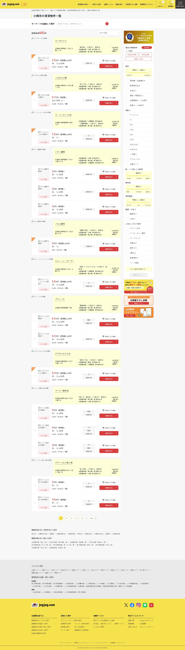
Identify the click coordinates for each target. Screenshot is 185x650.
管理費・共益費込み (137, 80)
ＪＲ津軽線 (46, 592)
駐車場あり (134, 257)
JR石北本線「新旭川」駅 (97, 542)
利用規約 (113, 643)
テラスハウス (135, 159)
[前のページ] (56, 518)
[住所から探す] (139, 312)
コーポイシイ (61, 40)
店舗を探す (119, 4)
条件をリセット (139, 275)
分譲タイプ (134, 164)
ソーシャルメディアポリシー (100, 643)
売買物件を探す (66, 624)
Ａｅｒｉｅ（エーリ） (64, 260)
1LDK (132, 129)
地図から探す (138, 59)
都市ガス (133, 248)
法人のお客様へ (80, 627)
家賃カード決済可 (137, 105)
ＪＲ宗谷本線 (35, 586)
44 (91, 518)
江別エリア (55, 570)
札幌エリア (35, 570)
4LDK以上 (133, 149)
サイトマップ (121, 643)
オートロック (135, 238)
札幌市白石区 (98, 534)
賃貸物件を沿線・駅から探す (41, 627)
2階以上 (133, 253)
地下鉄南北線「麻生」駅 (85, 545)
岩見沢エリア (65, 570)
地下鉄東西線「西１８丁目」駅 (63, 545)
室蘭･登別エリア (37, 573)
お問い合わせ (132, 627)
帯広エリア (105, 570)
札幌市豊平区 (61, 534)
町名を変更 (145, 54)
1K (131, 119)
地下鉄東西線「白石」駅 (103, 545)
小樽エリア (45, 570)
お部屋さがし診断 (131, 4)
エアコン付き (135, 228)
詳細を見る (109, 66)
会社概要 (143, 624)
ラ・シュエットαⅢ (63, 114)
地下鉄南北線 (35, 583)
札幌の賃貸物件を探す (38, 633)
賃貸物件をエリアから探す (40, 620)
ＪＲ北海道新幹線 (70, 586)
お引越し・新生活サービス (102, 624)
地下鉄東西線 (46, 583)
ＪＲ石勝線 (110, 583)
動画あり (133, 213)
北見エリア (124, 570)
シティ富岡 (60, 151)
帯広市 (80, 534)
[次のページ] (96, 518)
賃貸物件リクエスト (147, 4)
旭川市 (33, 534)
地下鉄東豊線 (57, 583)
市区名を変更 (131, 54)
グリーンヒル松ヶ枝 (63, 462)
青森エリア (58, 573)
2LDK (132, 139)
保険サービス (119, 624)
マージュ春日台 (62, 390)
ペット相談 (134, 262)
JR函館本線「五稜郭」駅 (78, 542)
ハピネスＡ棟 (61, 77)
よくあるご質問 (98, 627)
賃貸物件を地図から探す (39, 624)
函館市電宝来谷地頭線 (93, 586)
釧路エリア (114, 570)
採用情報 (131, 624)
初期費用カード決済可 (138, 100)
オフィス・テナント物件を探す (71, 620)
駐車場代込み (135, 85)
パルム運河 (60, 223)
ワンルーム (134, 114)
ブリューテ (60, 299)
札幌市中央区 (42, 534)
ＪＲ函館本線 (68, 583)
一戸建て (133, 154)
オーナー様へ (65, 630)
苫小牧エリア (144, 570)
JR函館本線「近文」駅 (39, 548)
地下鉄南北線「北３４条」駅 (41, 545)
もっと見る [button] (44, 68)
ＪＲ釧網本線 (57, 586)
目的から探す (96, 4)
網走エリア (134, 570)
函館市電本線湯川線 (109, 586)
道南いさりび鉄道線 (125, 586)
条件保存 (146, 47)
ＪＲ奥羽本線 (35, 592)
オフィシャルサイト (146, 627)
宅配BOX (133, 243)
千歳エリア (85, 570)
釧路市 (108, 534)
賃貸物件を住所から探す (39, 630)
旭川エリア (95, 570)
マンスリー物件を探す (82, 624)
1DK (131, 124)
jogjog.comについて (146, 620)
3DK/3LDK (134, 144)
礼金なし (133, 90)
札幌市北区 (88, 534)
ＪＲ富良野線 (143, 583)
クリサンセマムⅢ (63, 353)
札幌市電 (81, 586)
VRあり (133, 218)
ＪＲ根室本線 (90, 583)
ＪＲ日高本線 (120, 583)
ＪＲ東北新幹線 (57, 592)
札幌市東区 (71, 534)
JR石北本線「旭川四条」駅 (58, 542)
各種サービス (108, 4)
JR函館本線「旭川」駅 (39, 542)
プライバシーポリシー (66, 643)
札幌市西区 (116, 534)
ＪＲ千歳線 (100, 583)
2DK (131, 134)
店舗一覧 (131, 620)
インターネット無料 (137, 233)
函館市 (52, 534)
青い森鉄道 (82, 592)
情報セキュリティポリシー (82, 643)
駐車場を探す (65, 627)
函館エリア (49, 573)
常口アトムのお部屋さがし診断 (103, 620)
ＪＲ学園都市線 (132, 583)
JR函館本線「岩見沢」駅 (57, 548)
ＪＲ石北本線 (46, 586)
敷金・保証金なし (137, 95)
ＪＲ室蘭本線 (79, 583)
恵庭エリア (75, 570)
